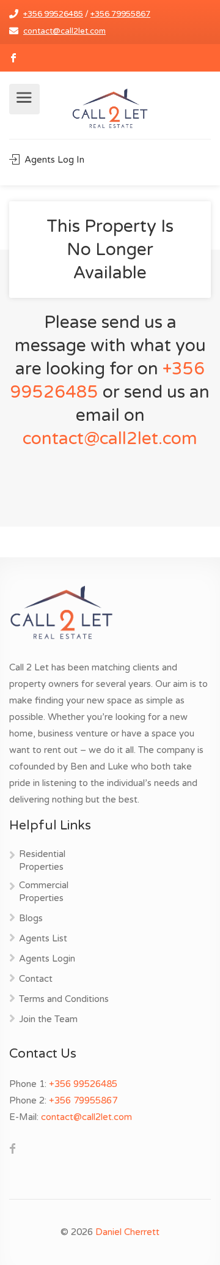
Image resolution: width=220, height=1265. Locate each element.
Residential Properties (42, 860)
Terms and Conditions (64, 998)
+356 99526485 (53, 14)
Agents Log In (53, 159)
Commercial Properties (43, 891)
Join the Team (48, 1019)
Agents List (43, 938)
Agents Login (47, 958)
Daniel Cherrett (127, 1231)
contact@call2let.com (64, 31)
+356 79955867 (120, 14)
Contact (36, 978)
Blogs (31, 918)
